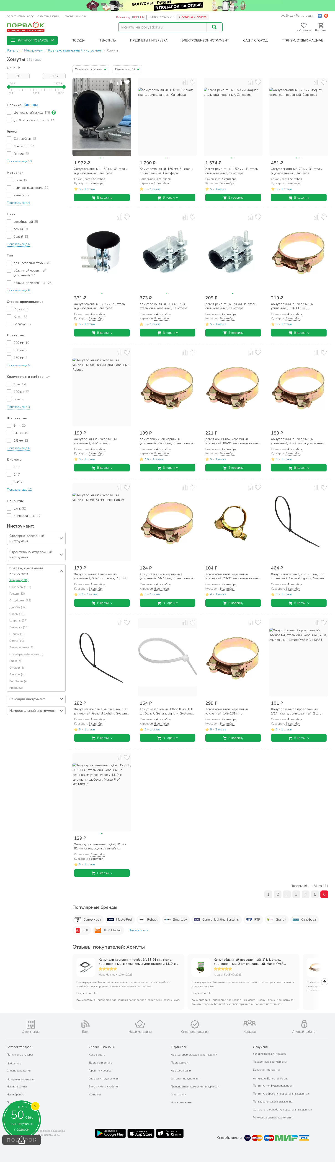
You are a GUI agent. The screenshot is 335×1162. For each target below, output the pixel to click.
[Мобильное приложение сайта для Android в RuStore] (169, 1133)
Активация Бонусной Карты (270, 1078)
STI (85, 930)
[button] (32, 40)
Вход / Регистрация (300, 15)
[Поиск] (214, 27)
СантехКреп (92, 919)
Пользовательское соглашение (272, 1101)
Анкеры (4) (17, 674)
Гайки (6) (15, 661)
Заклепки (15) (18, 627)
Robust (152, 919)
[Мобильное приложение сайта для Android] (110, 1133)
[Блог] (85, 1024)
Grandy (281, 919)
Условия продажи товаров (269, 1054)
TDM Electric (112, 930)
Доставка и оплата (192, 17)
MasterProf (124, 919)
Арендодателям (181, 1070)
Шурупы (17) (18, 621)
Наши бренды (15, 1094)
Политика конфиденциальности (273, 1085)
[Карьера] (249, 1023)
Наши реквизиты (181, 1102)
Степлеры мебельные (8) (26, 654)
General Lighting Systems (220, 919)
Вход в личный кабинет (104, 1086)
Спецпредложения (19, 1070)
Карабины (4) (18, 681)
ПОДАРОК (22, 1140)
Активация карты (48, 16)
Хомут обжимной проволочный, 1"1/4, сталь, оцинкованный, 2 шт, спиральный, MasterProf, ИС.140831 (248, 962)
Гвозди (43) (17, 594)
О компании (178, 1094)
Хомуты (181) (18, 580)
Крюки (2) (16, 688)
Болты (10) (16, 641)
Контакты (95, 1094)
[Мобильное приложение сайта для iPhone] (141, 1133)
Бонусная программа (266, 1069)
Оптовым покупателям (185, 1078)
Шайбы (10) (17, 634)
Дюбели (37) (17, 607)
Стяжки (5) (16, 668)
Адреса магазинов (18, 16)
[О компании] (31, 1024)
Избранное (14, 1063)
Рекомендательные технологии (272, 1117)
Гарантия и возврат (101, 1070)
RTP (257, 919)
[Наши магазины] (140, 1024)
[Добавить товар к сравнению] (119, 82)
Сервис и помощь (102, 1047)
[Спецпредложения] (195, 1024)
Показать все (138, 930)
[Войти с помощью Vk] (320, 15)
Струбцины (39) (20, 600)
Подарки (12, 1102)
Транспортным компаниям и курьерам (195, 1086)
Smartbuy (180, 919)
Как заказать (97, 1054)
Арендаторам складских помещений (194, 1054)
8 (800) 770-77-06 (161, 17)
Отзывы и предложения (104, 1078)
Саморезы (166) (20, 587)
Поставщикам (179, 1062)
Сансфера (308, 919)
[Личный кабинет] (304, 1024)
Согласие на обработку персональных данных (282, 1109)
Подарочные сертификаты (270, 1062)
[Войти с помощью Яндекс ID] (326, 15)
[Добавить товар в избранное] (127, 82)
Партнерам (179, 1047)
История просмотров (20, 1079)
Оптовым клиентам (74, 16)
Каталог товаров (19, 1047)
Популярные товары (20, 1054)
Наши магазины (17, 1086)
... (287, 894)
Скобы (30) (16, 614)
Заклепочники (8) (21, 647)
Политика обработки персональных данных (281, 1093)
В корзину (104, 197)
